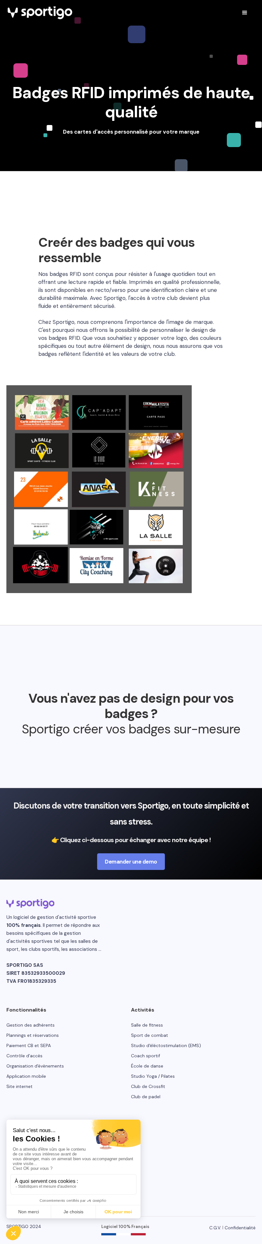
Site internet (19, 1086)
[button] (244, 12)
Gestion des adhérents (30, 1025)
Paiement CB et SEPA (28, 1045)
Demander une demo (131, 861)
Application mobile (26, 1076)
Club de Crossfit (148, 1086)
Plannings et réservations (32, 1035)
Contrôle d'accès (24, 1056)
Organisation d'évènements (35, 1066)
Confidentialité (240, 1228)
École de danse (147, 1066)
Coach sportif (145, 1056)
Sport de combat (149, 1035)
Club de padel (145, 1096)
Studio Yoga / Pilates (153, 1076)
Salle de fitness (147, 1025)
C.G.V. (215, 1228)
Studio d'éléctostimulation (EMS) (166, 1045)
